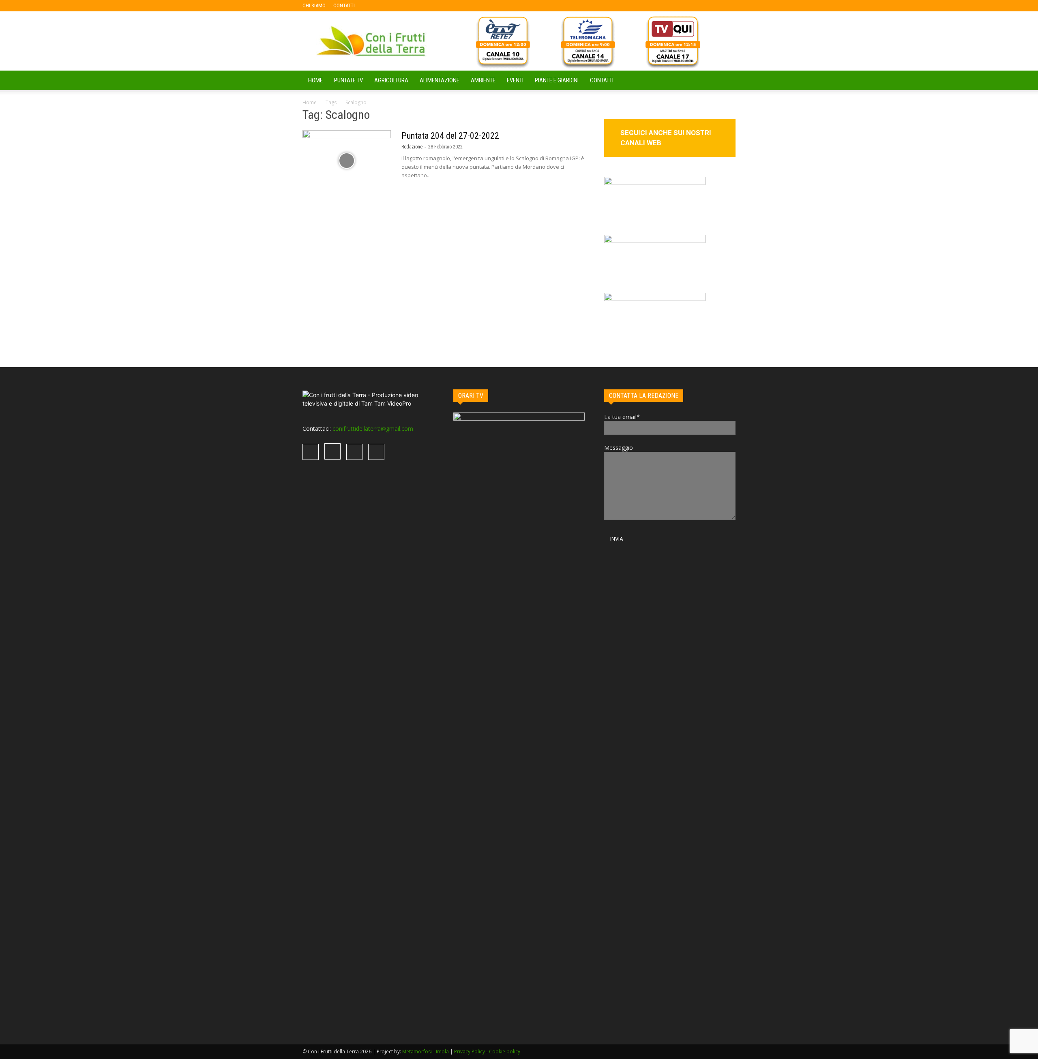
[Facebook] (374, 5)
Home (309, 102)
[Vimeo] (401, 5)
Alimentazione (439, 80)
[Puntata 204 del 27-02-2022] (346, 160)
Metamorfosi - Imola (425, 1051)
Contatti (601, 80)
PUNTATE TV (348, 80)
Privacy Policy (469, 1051)
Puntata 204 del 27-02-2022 (450, 136)
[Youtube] (414, 5)
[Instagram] (387, 5)
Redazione (411, 147)
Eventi (515, 80)
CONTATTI (344, 5)
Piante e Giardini (557, 80)
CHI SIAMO (314, 5)
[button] (726, 81)
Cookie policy (504, 1051)
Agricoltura (391, 80)
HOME (315, 80)
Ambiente (483, 80)
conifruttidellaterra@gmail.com (372, 428)
